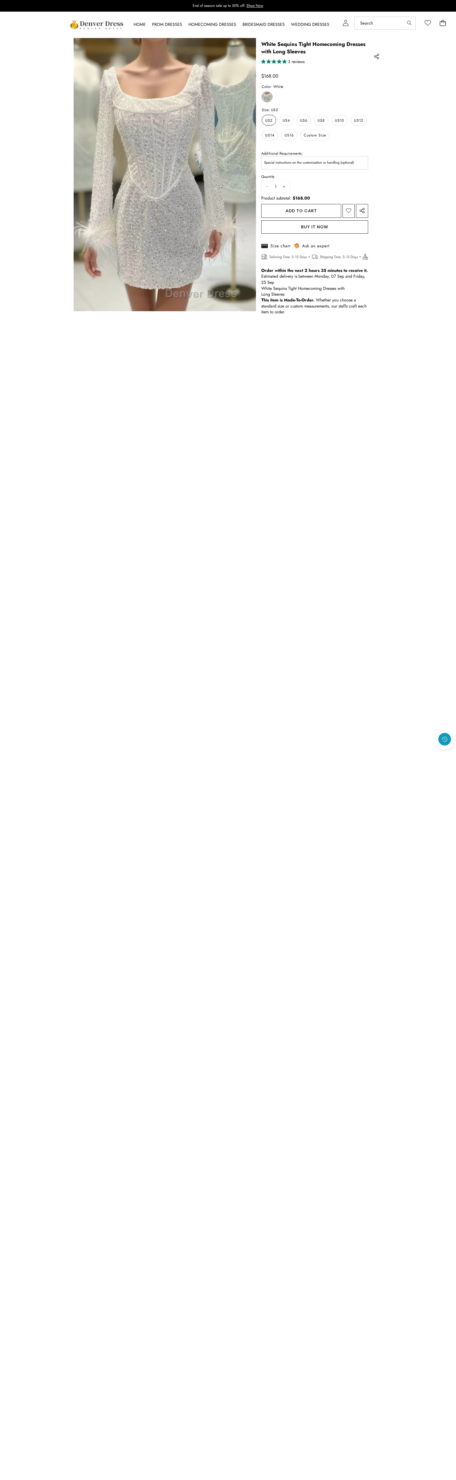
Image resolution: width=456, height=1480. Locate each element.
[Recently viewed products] (444, 739)
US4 (286, 120)
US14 (269, 135)
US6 (303, 120)
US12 (358, 120)
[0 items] (443, 23)
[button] (445, 753)
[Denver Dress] (97, 25)
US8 (321, 120)
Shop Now (254, 5)
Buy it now (314, 227)
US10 (339, 120)
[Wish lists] (428, 23)
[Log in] (346, 23)
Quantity (268, 176)
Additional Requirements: (282, 153)
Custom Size (315, 135)
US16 (289, 135)
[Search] (409, 23)
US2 (269, 120)
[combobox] (385, 23)
